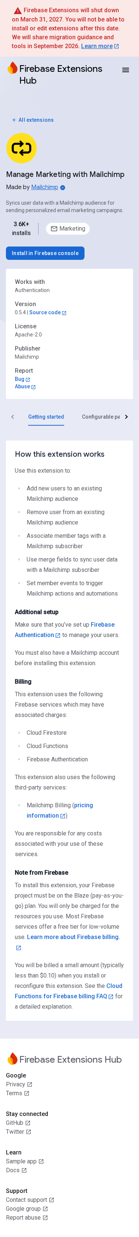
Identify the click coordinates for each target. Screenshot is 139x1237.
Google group (23, 1208)
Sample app (21, 1161)
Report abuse (23, 1217)
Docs (13, 1170)
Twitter (15, 1131)
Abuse (22, 386)
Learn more (97, 46)
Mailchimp (44, 187)
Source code (45, 312)
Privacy (15, 1084)
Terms (14, 1093)
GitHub (14, 1122)
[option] (68, 229)
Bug (19, 379)
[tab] (46, 417)
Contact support (26, 1199)
